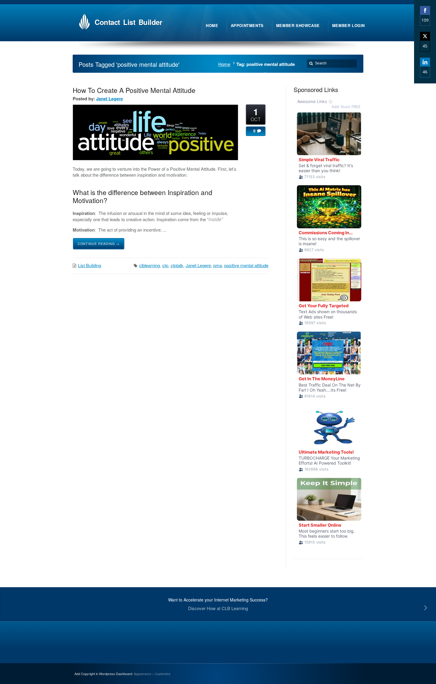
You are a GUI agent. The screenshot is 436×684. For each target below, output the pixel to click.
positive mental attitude (246, 265)
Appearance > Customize (152, 673)
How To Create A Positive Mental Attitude (134, 90)
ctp (165, 265)
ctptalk (177, 265)
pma (217, 265)
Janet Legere (109, 98)
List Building (89, 265)
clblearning (149, 265)
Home (224, 64)
